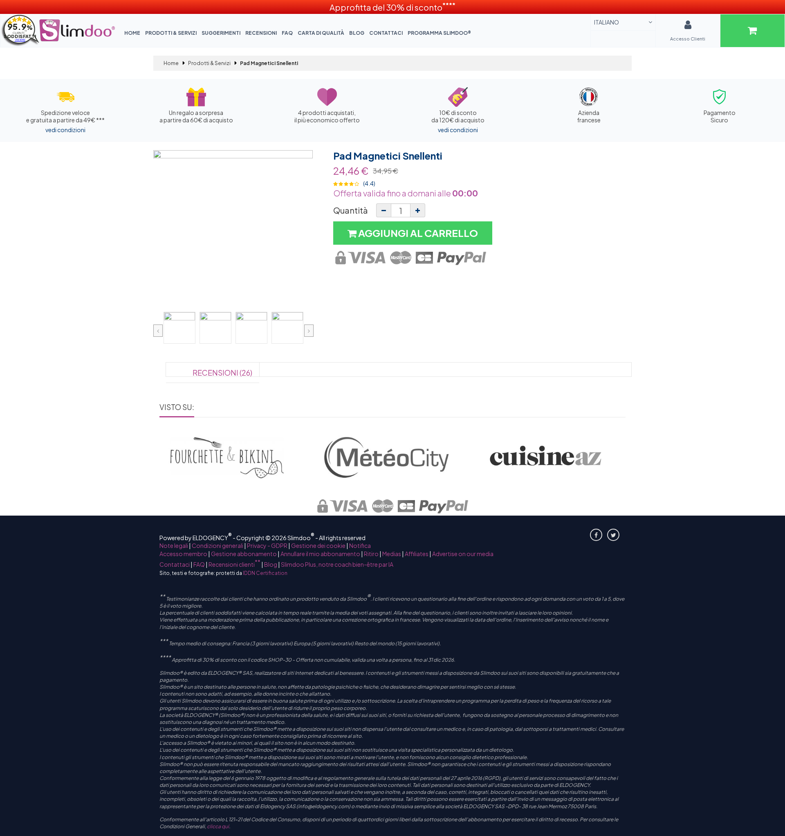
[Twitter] (613, 535)
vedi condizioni (65, 129)
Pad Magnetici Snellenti (387, 155)
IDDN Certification (265, 573)
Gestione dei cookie (318, 545)
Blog (356, 33)
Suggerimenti (221, 33)
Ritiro (371, 553)
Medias (391, 553)
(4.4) (369, 183)
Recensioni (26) (222, 372)
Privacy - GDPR (267, 545)
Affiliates (416, 553)
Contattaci (386, 33)
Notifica (360, 545)
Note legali (173, 545)
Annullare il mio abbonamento (320, 553)
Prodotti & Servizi (171, 33)
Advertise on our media (462, 553)
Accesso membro (183, 553)
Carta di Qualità (321, 33)
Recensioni (261, 33)
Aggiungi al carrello (417, 233)
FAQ (287, 33)
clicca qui (218, 826)
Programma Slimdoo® (439, 33)
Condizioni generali (217, 545)
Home (132, 33)
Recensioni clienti (234, 564)
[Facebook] (596, 535)
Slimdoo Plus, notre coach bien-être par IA (337, 564)
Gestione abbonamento (244, 553)
